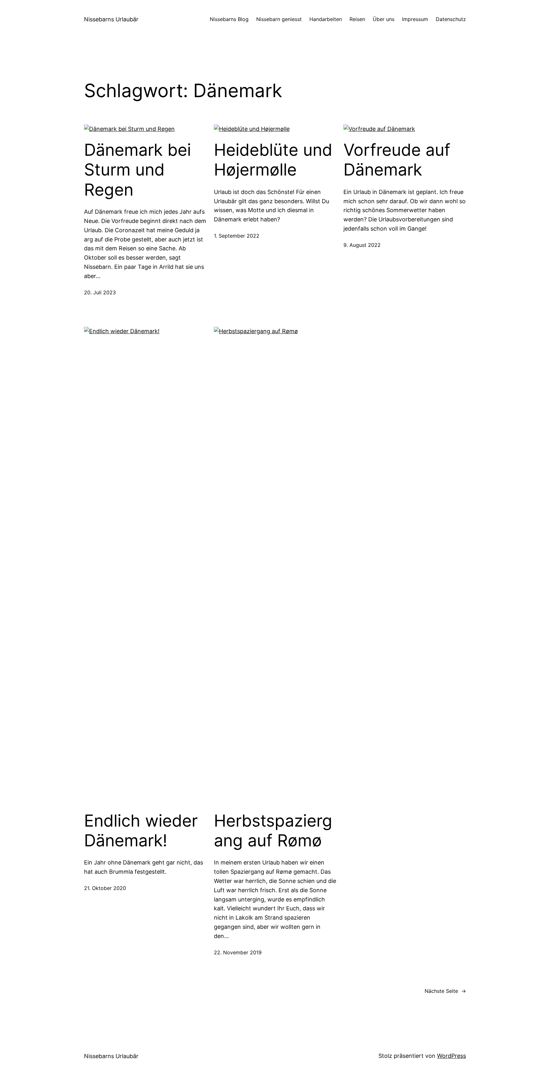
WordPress (451, 1055)
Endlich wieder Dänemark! (141, 830)
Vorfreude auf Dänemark (396, 160)
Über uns (383, 19)
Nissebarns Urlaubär (111, 19)
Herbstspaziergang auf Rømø (273, 830)
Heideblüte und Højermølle (273, 160)
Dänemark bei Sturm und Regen (137, 170)
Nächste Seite (445, 991)
